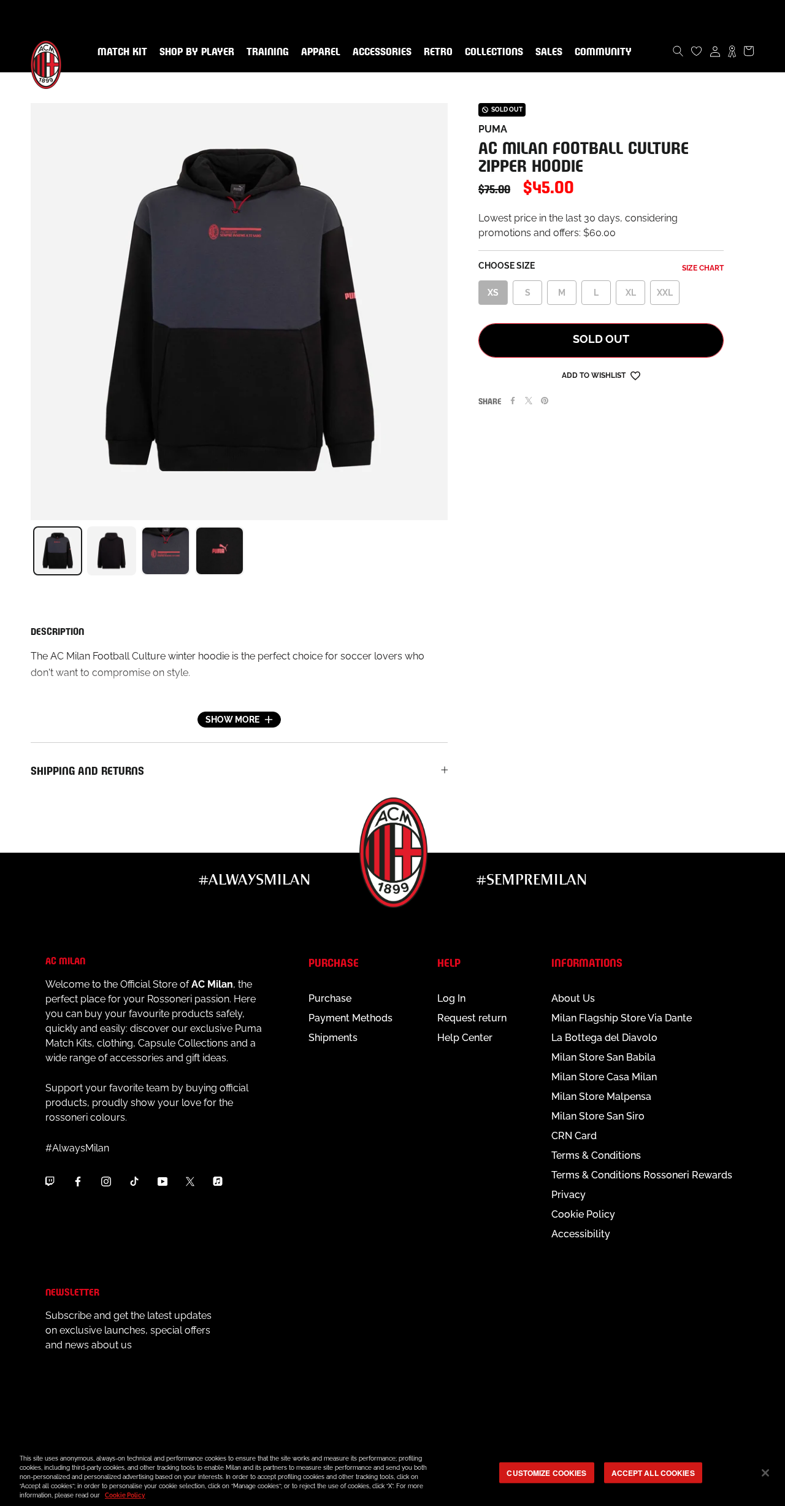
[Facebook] (512, 400)
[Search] (678, 51)
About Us (573, 998)
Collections (491, 52)
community (601, 52)
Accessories (380, 52)
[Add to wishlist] (635, 375)
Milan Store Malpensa (601, 1096)
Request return (472, 1018)
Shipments (333, 1037)
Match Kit (120, 52)
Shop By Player (196, 52)
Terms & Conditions (596, 1155)
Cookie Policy (583, 1214)
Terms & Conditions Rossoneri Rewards (641, 1175)
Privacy (568, 1195)
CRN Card (574, 1136)
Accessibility (580, 1234)
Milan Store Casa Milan (604, 1077)
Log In (451, 998)
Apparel (318, 52)
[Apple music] (218, 1181)
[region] (392, 1474)
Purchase (329, 998)
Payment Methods (350, 1018)
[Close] (765, 1472)
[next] (448, 551)
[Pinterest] (544, 400)
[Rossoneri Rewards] (732, 50)
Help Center (464, 1037)
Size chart (703, 268)
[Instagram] (106, 1181)
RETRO (436, 52)
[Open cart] (748, 50)
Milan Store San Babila (603, 1057)
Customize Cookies (546, 1472)
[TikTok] (134, 1181)
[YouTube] (162, 1181)
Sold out (601, 338)
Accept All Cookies (653, 1472)
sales (546, 52)
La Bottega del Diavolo (604, 1037)
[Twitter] (528, 400)
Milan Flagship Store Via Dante (621, 1018)
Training (265, 52)
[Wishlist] (696, 50)
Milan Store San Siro (598, 1116)
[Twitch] (50, 1181)
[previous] (30, 551)
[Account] (715, 51)
